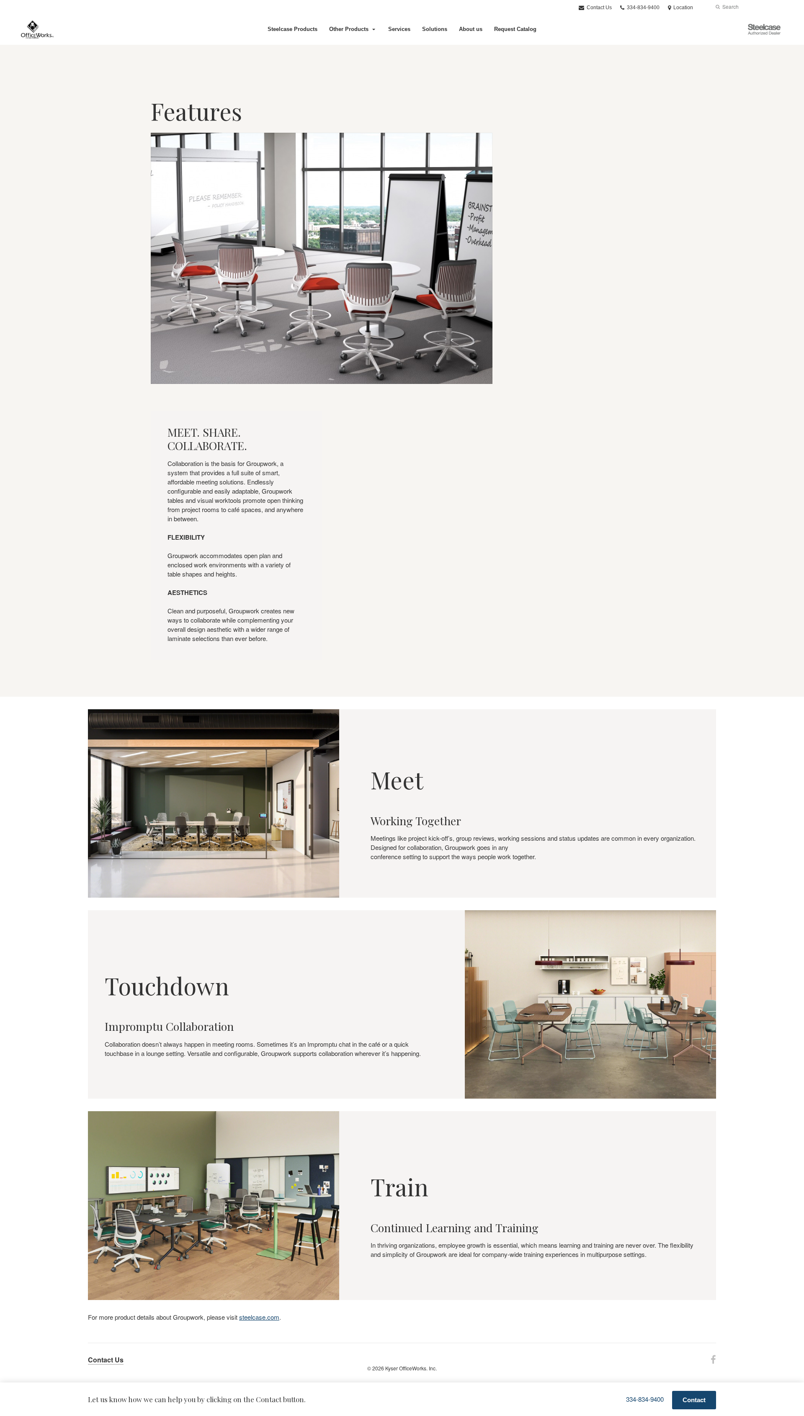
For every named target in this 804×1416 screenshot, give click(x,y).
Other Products (348, 29)
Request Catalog (515, 29)
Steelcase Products (292, 29)
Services (399, 29)
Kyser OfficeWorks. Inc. (411, 1368)
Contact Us (598, 7)
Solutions (434, 29)
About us (470, 29)
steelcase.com (259, 1317)
